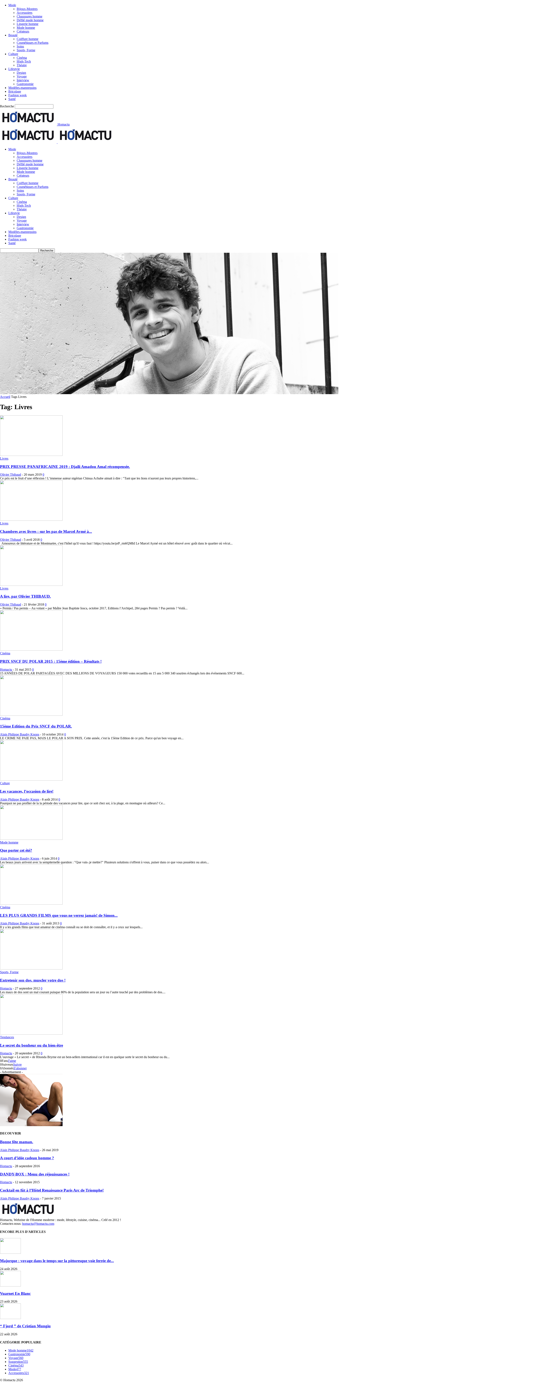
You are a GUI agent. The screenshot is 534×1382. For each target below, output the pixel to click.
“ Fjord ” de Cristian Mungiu (25, 1326)
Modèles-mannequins (22, 87)
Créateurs (23, 31)
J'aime (12, 1061)
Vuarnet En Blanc (15, 1293)
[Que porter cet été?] (31, 838)
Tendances (7, 1037)
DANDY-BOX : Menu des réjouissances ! (34, 1174)
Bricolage (14, 91)
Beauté (13, 35)
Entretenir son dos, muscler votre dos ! (32, 980)
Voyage (22, 76)
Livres (4, 458)
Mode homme (26, 27)
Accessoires (24, 12)
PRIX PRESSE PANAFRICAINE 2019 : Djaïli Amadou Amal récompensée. (65, 466)
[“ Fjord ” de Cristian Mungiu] (10, 1318)
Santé (12, 99)
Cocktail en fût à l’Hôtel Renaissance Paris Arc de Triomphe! (52, 1190)
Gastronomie (25, 84)
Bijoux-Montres (27, 9)
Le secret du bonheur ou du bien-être (31, 1045)
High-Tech (24, 61)
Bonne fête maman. (16, 1142)
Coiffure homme (27, 39)
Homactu (6, 669)
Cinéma (22, 57)
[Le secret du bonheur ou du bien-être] (31, 1033)
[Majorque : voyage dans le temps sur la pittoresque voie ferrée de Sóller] (10, 1252)
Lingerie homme (27, 24)
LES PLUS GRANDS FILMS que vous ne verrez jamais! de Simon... (59, 915)
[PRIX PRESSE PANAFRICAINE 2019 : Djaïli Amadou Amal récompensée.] (31, 454)
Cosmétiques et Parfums (32, 42)
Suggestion (18, 1361)
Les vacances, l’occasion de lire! (26, 791)
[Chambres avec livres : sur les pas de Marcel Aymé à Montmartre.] (31, 519)
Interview (23, 80)
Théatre (22, 65)
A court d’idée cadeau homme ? (27, 1158)
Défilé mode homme (30, 20)
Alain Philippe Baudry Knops (19, 734)
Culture (13, 54)
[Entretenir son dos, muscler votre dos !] (31, 968)
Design (21, 72)
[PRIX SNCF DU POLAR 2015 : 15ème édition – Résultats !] (31, 649)
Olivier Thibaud (10, 474)
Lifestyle (14, 69)
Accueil (5, 397)
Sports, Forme (26, 50)
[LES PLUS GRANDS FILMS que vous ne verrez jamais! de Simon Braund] (31, 903)
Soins (20, 46)
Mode (12, 5)
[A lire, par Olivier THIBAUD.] (31, 584)
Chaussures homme (29, 16)
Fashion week (17, 95)
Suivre (17, 1064)
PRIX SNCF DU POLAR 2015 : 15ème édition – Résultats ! (51, 661)
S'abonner (20, 1068)
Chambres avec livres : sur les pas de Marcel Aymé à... (46, 531)
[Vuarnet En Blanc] (10, 1285)
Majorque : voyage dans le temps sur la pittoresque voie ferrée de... (57, 1261)
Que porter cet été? (16, 850)
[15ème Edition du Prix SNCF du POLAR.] (31, 714)
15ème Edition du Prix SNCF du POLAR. (36, 726)
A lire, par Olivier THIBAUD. (25, 596)
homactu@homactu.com (38, 1223)
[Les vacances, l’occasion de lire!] (31, 779)
